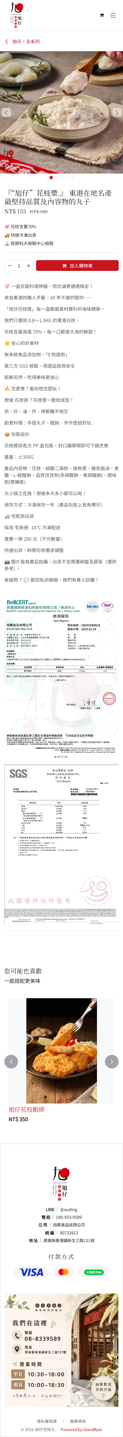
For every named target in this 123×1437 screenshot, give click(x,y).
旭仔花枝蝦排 (27, 1109)
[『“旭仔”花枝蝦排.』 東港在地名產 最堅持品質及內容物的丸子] (61, 1051)
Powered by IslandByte (81, 1429)
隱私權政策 (47, 1421)
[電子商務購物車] (101, 15)
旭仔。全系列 (25, 41)
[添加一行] (29, 265)
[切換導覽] (113, 15)
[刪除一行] (9, 265)
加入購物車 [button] (81, 265)
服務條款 (78, 1421)
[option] (61, 1062)
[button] (6, 112)
